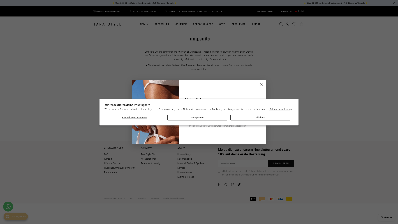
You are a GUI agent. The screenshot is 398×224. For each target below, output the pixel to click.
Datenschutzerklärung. (280, 109)
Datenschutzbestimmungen (221, 126)
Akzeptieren (197, 117)
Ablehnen (260, 117)
